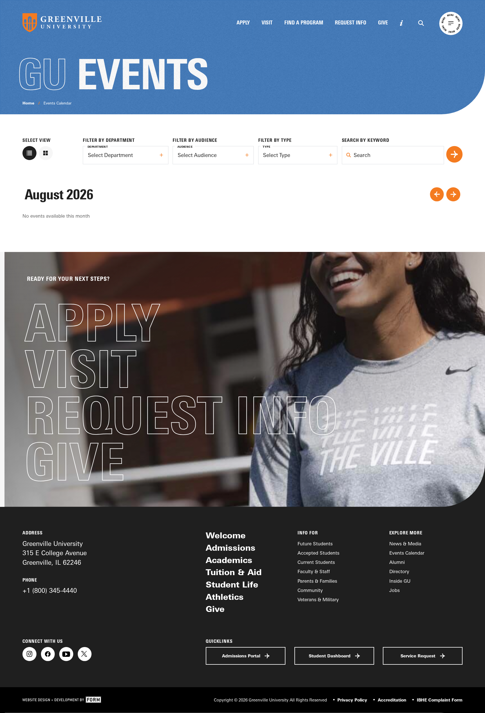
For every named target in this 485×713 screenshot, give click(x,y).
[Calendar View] (46, 153)
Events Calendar (58, 103)
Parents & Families (317, 581)
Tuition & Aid (234, 572)
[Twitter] (85, 654)
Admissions (230, 548)
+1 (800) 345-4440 (49, 590)
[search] (454, 154)
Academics (229, 560)
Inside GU (400, 581)
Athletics (225, 597)
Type (266, 146)
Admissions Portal (241, 656)
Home (28, 103)
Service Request (418, 656)
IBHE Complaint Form (440, 700)
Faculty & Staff (314, 571)
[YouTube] (66, 654)
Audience (185, 146)
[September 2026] (453, 194)
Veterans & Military (318, 599)
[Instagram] (29, 654)
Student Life (232, 584)
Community (310, 590)
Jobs (394, 590)
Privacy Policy (352, 700)
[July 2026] (437, 194)
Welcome (226, 535)
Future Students (315, 543)
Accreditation (392, 700)
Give (383, 23)
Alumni (397, 562)
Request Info (350, 23)
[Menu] (451, 23)
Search (352, 150)
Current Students (316, 562)
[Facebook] (48, 654)
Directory (399, 571)
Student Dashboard (330, 656)
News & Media (405, 543)
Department (98, 146)
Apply (243, 23)
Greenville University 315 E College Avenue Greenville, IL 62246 (54, 552)
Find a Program (303, 23)
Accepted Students (318, 553)
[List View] (29, 153)
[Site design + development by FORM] (61, 700)
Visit (267, 23)
